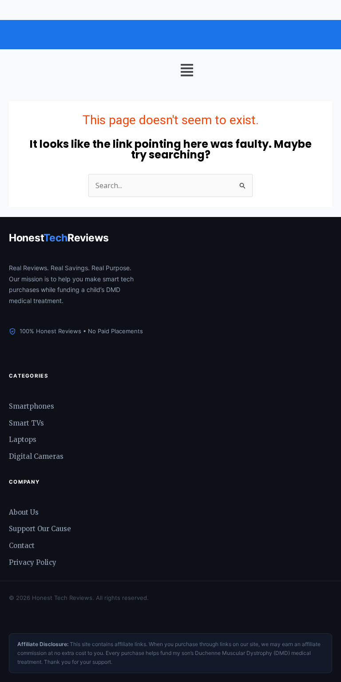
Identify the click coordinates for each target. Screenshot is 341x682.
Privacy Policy (32, 562)
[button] (187, 70)
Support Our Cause (40, 528)
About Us (24, 512)
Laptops (22, 439)
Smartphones (31, 406)
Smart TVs (26, 423)
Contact (22, 545)
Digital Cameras (36, 456)
